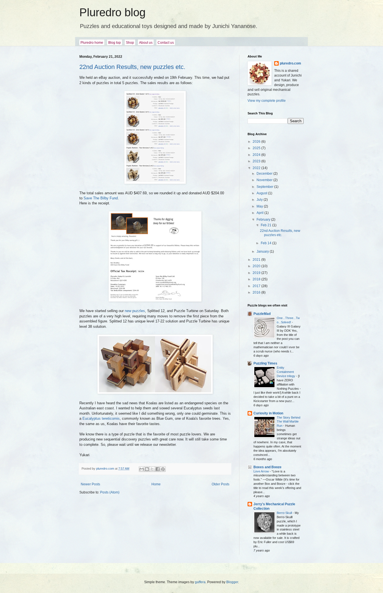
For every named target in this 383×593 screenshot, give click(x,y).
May (260, 206)
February (264, 219)
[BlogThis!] (147, 469)
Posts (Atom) (109, 492)
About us (146, 43)
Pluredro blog (112, 12)
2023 (257, 161)
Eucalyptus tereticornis (101, 418)
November (265, 180)
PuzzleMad (262, 314)
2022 (257, 168)
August (262, 193)
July (260, 200)
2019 (257, 273)
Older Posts (220, 484)
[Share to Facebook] (157, 469)
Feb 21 (266, 225)
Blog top (114, 43)
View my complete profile (267, 101)
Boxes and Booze (267, 467)
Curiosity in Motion (268, 413)
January (263, 251)
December (265, 174)
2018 (257, 279)
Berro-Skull (285, 512)
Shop (130, 43)
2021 (257, 260)
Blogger (232, 582)
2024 (257, 155)
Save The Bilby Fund (101, 198)
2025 (257, 148)
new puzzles (135, 311)
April (260, 213)
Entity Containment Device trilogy (286, 372)
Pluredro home (91, 43)
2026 (257, 142)
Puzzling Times (265, 363)
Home (156, 484)
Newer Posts (90, 484)
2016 (257, 292)
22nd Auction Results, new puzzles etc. (132, 66)
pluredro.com (290, 63)
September (265, 187)
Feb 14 (266, 243)
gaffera (200, 582)
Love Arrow (261, 471)
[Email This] (141, 469)
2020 (257, 266)
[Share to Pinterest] (163, 469)
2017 (257, 286)
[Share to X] (152, 469)
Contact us (166, 43)
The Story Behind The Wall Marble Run (288, 422)
